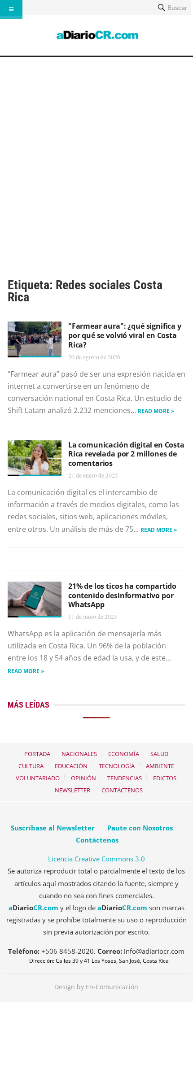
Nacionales (79, 754)
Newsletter (72, 790)
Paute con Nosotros (140, 827)
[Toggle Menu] (11, 9)
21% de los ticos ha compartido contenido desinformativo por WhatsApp (122, 595)
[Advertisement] (96, 157)
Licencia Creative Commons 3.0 (96, 858)
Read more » (156, 411)
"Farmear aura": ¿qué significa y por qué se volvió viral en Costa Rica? (124, 335)
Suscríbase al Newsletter (53, 827)
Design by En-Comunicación (96, 986)
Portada (37, 754)
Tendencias (124, 778)
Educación (71, 766)
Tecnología (117, 766)
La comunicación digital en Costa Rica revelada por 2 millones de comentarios (126, 454)
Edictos (164, 778)
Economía (123, 754)
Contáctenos (122, 790)
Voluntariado (38, 778)
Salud (159, 754)
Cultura (31, 766)
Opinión (83, 778)
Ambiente (160, 766)
